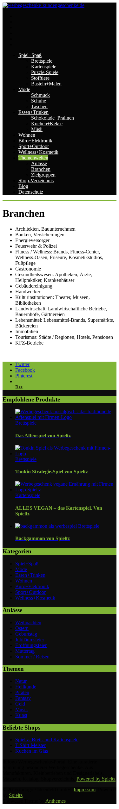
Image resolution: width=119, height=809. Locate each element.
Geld (20, 703)
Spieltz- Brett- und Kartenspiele (46, 739)
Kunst (21, 715)
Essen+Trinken (33, 112)
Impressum (85, 789)
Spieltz (16, 795)
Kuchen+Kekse (47, 123)
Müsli (37, 129)
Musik (21, 709)
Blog (23, 186)
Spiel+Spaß (30, 55)
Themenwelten (33, 157)
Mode (24, 89)
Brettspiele (41, 61)
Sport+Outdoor (33, 146)
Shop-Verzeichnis (36, 180)
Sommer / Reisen (32, 656)
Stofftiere (40, 78)
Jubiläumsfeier (29, 639)
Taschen (39, 106)
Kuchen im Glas (31, 751)
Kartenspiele (43, 66)
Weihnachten (28, 622)
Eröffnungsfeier (31, 645)
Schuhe (38, 100)
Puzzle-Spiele (44, 72)
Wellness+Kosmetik (38, 152)
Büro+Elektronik (35, 140)
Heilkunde (25, 686)
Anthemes (55, 801)
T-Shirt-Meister (30, 745)
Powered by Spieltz (96, 778)
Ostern (22, 628)
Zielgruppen (43, 174)
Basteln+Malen (46, 83)
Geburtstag (26, 634)
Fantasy (23, 698)
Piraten (22, 692)
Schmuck (40, 95)
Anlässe (39, 163)
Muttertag (25, 651)
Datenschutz (30, 192)
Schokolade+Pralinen (52, 118)
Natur (21, 681)
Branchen (40, 169)
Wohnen (26, 135)
